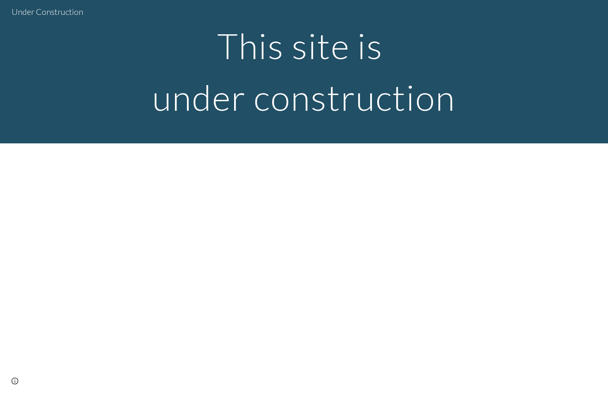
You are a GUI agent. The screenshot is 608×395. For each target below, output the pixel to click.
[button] (15, 381)
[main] (304, 72)
